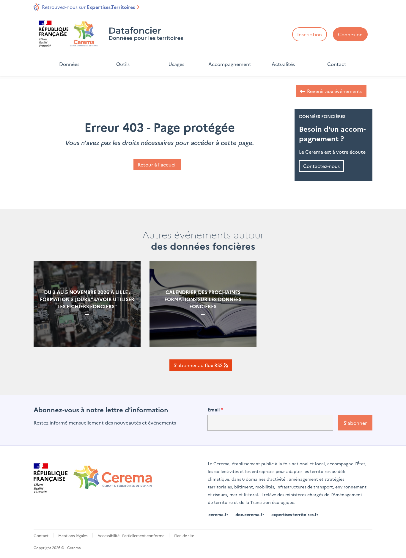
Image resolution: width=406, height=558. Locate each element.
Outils (123, 64)
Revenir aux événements (334, 91)
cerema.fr (218, 514)
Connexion (350, 34)
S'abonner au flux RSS (199, 365)
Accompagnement (229, 64)
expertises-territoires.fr (294, 514)
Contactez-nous (321, 166)
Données (69, 64)
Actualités (283, 64)
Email (213, 409)
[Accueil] (112, 33)
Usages (176, 64)
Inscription (309, 34)
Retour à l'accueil (157, 164)
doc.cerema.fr (249, 514)
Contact (336, 64)
